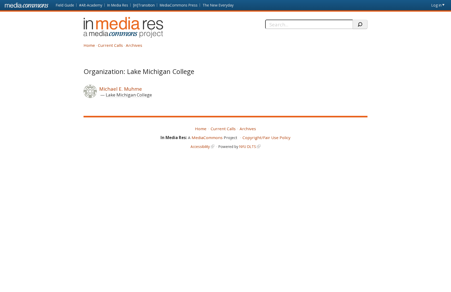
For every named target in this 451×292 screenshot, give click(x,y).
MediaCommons (207, 137)
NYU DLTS (247, 146)
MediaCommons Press (179, 5)
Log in (436, 5)
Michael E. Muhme (120, 88)
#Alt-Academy (90, 5)
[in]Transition (144, 5)
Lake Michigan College (129, 95)
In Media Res (117, 5)
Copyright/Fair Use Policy (266, 137)
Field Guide (65, 5)
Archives (134, 45)
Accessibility (200, 146)
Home (89, 45)
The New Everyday (218, 5)
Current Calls (110, 45)
